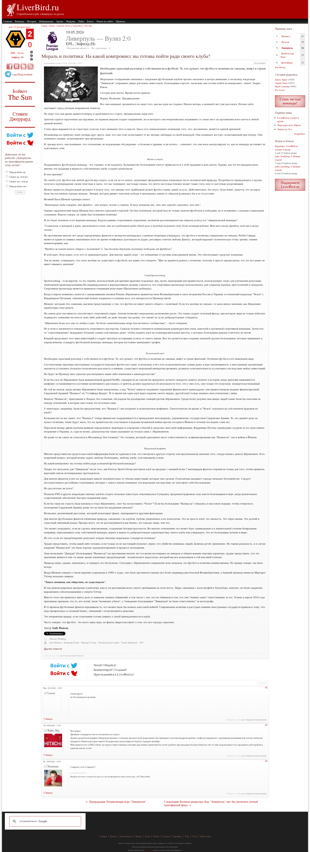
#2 (266, 687)
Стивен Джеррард (20, 116)
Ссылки (165, 836)
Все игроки (280, 90)
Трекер (113, 836)
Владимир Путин (71, 642)
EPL (13, 52)
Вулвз (21, 52)
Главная (7, 21)
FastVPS (148, 850)
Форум (51, 26)
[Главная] (11, 9)
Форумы (70, 21)
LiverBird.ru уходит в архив (286, 147)
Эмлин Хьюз (281, 83)
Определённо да (17, 172)
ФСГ (142, 642)
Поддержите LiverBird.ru (290, 184)
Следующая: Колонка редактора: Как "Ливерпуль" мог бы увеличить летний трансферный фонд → (211, 803)
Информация (46, 21)
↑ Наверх (48, 718)
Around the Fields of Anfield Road (69, 26)
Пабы (81, 21)
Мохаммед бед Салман (108, 642)
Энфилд (15, 57)
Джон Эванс (281, 79)
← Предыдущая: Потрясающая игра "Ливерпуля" (116, 801)
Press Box (88, 26)
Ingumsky (280, 146)
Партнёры (177, 836)
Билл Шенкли (55, 642)
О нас (194, 836)
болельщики (259, 63)
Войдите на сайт (52, 655)
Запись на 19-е (284, 129)
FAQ (187, 836)
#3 (266, 725)
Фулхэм (285, 42)
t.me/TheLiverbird (22, 74)
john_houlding (282, 156)
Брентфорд (286, 62)
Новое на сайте (105, 21)
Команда (19, 21)
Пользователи (125, 836)
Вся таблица (280, 67)
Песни (156, 836)
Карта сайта (205, 836)
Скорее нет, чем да (18, 181)
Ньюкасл (285, 36)
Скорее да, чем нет (18, 176)
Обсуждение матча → (78, 48)
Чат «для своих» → (101, 48)
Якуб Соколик (282, 86)
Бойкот (20, 94)
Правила (120, 21)
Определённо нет (18, 186)
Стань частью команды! (290, 101)
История (31, 21)
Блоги (90, 21)
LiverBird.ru (38, 7)
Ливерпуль (287, 47)
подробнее (299, 133)
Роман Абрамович (129, 642)
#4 (266, 761)
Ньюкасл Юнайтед (57, 638)
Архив (59, 21)
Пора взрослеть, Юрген (289, 125)
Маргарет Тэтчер (88, 642)
